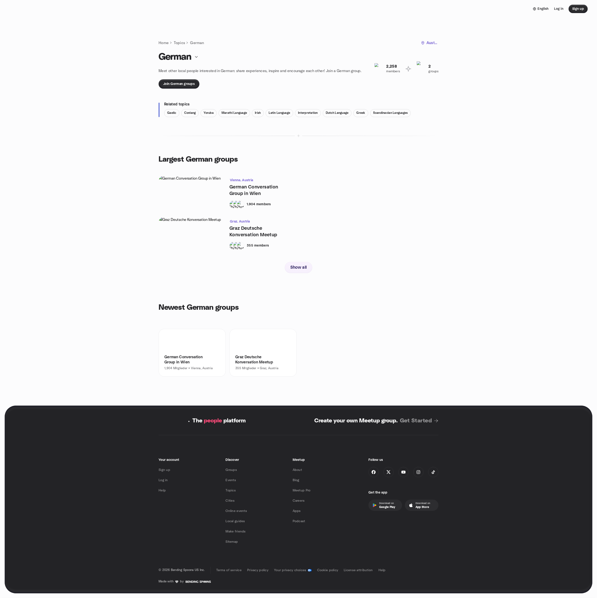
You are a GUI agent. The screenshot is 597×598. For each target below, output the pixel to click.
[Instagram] (418, 472)
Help (162, 490)
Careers (299, 500)
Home (164, 43)
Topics (179, 43)
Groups (231, 470)
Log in (163, 480)
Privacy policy (257, 570)
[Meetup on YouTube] (403, 472)
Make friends (236, 531)
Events (231, 480)
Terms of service (229, 570)
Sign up (164, 470)
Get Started (416, 421)
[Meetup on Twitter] (388, 472)
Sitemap (232, 541)
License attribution (358, 570)
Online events (236, 511)
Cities (230, 500)
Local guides (235, 521)
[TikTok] (433, 472)
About (297, 470)
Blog (296, 480)
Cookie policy (327, 570)
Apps (297, 511)
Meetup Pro (302, 490)
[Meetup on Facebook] (373, 472)
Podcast (299, 521)
